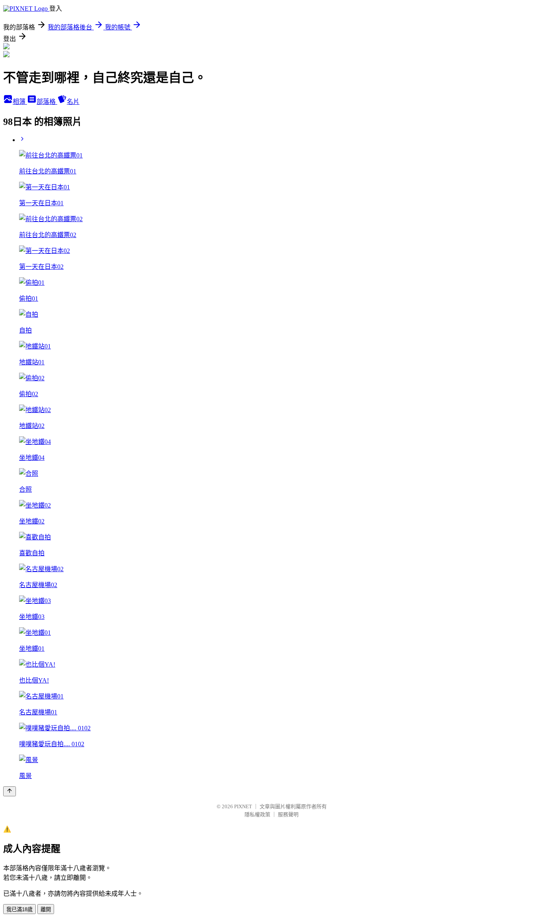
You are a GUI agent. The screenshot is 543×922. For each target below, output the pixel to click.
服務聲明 (288, 814)
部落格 (47, 101)
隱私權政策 (257, 814)
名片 (73, 101)
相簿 (20, 101)
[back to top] (9, 791)
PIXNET (243, 806)
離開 (46, 909)
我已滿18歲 (19, 909)
